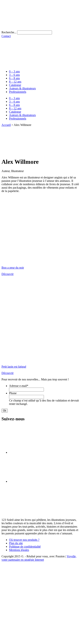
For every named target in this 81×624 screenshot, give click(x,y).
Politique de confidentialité (25, 546)
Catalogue (15, 85)
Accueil (6, 124)
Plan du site (16, 543)
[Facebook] (37, 452)
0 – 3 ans (14, 71)
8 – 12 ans (15, 81)
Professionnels (17, 91)
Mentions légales (19, 550)
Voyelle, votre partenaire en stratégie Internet (39, 558)
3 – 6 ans (14, 74)
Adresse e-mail (18, 385)
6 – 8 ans (14, 78)
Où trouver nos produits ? (24, 539)
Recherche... (9, 32)
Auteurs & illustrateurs (22, 88)
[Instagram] (37, 481)
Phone (13, 393)
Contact (6, 36)
